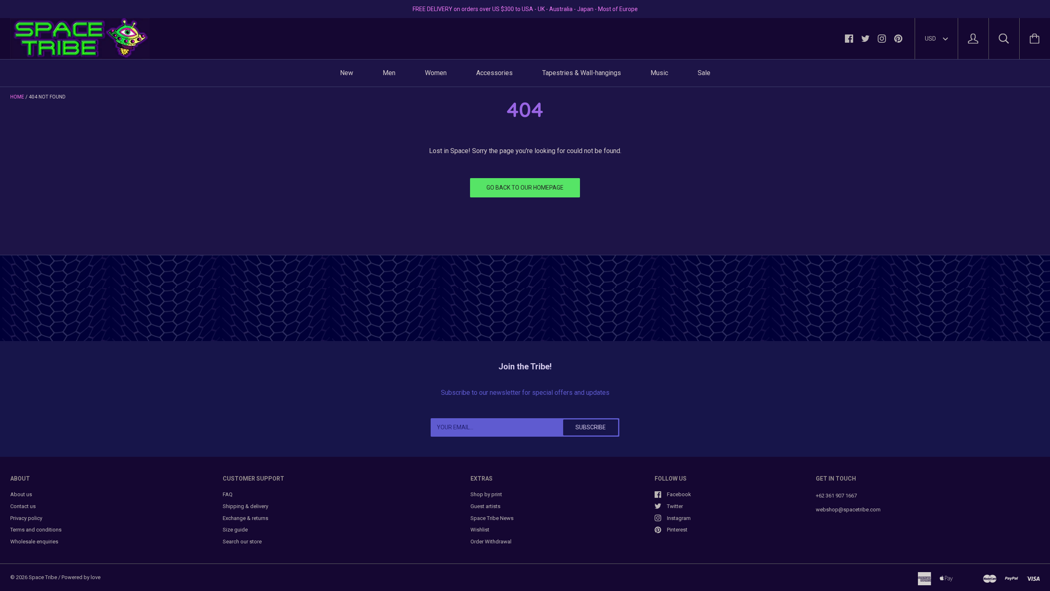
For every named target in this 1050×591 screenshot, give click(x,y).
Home (17, 97)
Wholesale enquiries (34, 541)
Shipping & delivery (245, 506)
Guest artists (485, 506)
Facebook (679, 494)
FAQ (228, 494)
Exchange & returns (245, 518)
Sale (704, 73)
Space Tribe (43, 577)
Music (659, 73)
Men (389, 73)
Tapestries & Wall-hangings (581, 73)
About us (21, 494)
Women (436, 73)
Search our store (242, 541)
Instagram (679, 518)
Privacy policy (26, 518)
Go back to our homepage (525, 187)
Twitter (675, 506)
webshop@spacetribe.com (848, 509)
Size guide (235, 530)
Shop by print (486, 494)
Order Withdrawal (490, 541)
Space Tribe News (492, 518)
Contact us (23, 506)
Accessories (494, 73)
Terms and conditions (36, 530)
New (346, 73)
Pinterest (677, 530)
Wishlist (479, 530)
